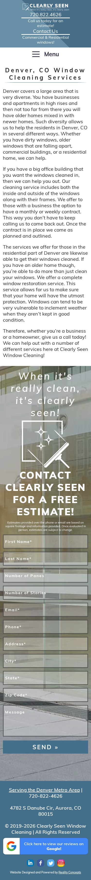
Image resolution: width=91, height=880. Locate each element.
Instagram (61, 863)
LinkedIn (30, 863)
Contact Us (45, 33)
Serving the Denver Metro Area (44, 790)
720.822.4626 (45, 16)
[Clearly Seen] (45, 7)
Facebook (40, 863)
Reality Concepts (69, 872)
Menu (50, 54)
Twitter (50, 863)
